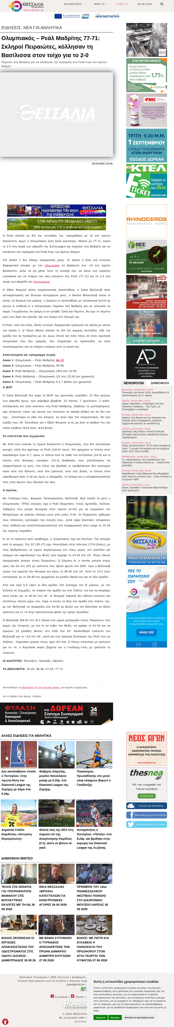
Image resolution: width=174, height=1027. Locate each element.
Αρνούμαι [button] (115, 1017)
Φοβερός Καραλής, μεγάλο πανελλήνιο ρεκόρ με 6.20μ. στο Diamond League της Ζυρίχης (53, 780)
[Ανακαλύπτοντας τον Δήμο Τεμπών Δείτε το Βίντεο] (146, 40)
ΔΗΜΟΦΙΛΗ (160, 383)
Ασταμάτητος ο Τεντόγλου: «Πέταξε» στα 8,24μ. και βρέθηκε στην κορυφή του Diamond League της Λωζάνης (94, 838)
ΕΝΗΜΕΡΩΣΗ (73, 4)
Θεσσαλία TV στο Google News (41, 687)
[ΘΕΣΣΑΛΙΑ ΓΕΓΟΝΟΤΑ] (56, 210)
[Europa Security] (56, 714)
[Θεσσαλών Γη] (56, 224)
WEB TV (99, 4)
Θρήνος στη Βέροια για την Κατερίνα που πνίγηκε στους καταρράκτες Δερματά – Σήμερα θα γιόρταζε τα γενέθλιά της (144, 419)
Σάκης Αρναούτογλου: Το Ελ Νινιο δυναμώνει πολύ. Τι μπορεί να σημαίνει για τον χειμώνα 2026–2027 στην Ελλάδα (146, 447)
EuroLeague (42, 281)
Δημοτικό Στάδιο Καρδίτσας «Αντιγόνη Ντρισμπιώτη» (16, 834)
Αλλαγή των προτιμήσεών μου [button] (139, 1017)
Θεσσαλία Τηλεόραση (34, 977)
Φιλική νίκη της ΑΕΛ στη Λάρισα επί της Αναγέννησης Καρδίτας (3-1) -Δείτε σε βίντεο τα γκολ (56, 838)
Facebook (61, 997)
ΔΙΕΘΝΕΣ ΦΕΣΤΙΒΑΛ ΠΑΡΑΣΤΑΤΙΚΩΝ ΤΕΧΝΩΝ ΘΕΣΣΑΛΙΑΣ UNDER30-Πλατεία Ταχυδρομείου (144, 433)
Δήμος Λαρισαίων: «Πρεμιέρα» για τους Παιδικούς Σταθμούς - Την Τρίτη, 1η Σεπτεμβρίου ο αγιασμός (143, 405)
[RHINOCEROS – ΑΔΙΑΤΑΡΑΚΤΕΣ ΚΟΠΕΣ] (146, 221)
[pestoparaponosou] (146, 607)
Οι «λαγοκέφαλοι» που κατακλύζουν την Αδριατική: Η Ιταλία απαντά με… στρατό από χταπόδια (146, 461)
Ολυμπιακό (52, 265)
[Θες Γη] (146, 257)
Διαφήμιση (79, 977)
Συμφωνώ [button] (101, 1017)
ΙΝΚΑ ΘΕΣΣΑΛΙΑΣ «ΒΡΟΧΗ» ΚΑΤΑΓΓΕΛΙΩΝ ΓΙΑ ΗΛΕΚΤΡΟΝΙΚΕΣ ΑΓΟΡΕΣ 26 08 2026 (53, 895)
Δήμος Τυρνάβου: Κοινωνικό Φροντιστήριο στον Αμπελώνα (145, 488)
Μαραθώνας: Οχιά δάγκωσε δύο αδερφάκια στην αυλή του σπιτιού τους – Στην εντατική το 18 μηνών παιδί (146, 475)
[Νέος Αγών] (146, 749)
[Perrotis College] (146, 327)
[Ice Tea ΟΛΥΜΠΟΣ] (146, 513)
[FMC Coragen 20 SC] (146, 110)
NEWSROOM (134, 383)
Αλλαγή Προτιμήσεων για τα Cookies (42, 981)
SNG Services (60, 977)
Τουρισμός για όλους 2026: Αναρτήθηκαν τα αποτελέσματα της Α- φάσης (145, 393)
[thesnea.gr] (146, 784)
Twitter (79, 997)
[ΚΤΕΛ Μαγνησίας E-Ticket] (146, 181)
